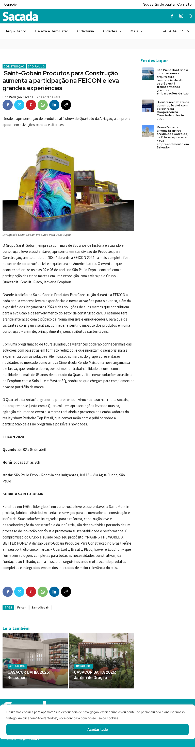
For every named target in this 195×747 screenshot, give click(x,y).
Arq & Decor (17, 666)
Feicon (21, 607)
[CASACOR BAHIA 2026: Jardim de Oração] (101, 660)
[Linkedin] (54, 105)
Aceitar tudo (97, 729)
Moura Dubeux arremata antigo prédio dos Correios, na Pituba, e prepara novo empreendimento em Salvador (173, 137)
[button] (190, 16)
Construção (14, 66)
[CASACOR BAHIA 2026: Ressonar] (35, 660)
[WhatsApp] (43, 105)
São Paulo (36, 66)
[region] (97, 725)
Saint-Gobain (40, 607)
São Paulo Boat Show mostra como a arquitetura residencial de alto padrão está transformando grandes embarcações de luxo (173, 81)
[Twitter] (19, 105)
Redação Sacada (21, 97)
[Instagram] (181, 16)
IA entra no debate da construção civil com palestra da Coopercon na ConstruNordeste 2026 (173, 110)
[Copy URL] (66, 105)
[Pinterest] (31, 105)
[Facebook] (172, 16)
